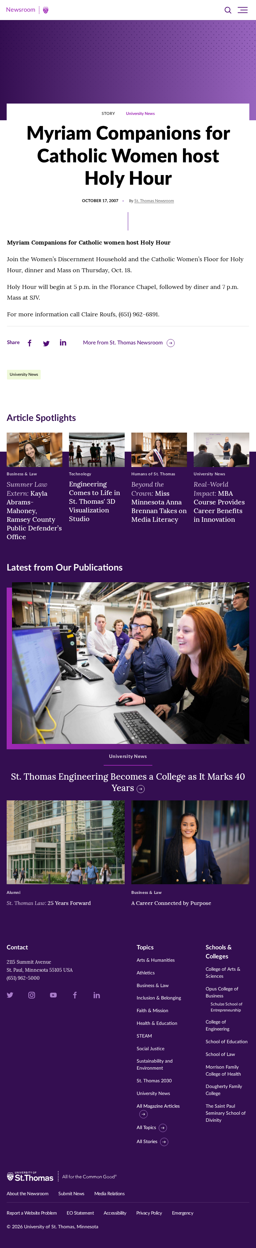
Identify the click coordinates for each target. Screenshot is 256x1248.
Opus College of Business (224, 999)
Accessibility (115, 1213)
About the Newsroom (27, 1194)
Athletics (146, 973)
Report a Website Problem (32, 1213)
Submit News (71, 1194)
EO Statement (80, 1213)
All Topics (146, 1128)
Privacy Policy (149, 1213)
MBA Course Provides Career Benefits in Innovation (219, 501)
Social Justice (150, 1049)
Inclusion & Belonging (159, 998)
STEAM (144, 1036)
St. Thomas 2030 (154, 1081)
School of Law (220, 1054)
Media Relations (109, 1194)
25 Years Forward (49, 903)
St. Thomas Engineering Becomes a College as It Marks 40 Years (128, 782)
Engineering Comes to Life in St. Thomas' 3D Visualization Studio (94, 501)
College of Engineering (217, 1026)
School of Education (227, 1042)
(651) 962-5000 (23, 978)
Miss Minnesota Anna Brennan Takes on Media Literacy (159, 501)
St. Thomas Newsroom (154, 201)
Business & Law (153, 985)
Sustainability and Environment (155, 1065)
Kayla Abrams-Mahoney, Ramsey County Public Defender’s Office (34, 510)
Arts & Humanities (156, 960)
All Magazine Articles (158, 1106)
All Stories (147, 1141)
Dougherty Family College (224, 1090)
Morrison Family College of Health (223, 1071)
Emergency (182, 1213)
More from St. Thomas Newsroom (123, 342)
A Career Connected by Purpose (172, 903)
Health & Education (157, 1023)
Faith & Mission (152, 1010)
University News (140, 114)
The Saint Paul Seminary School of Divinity (226, 1113)
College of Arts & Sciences (223, 973)
